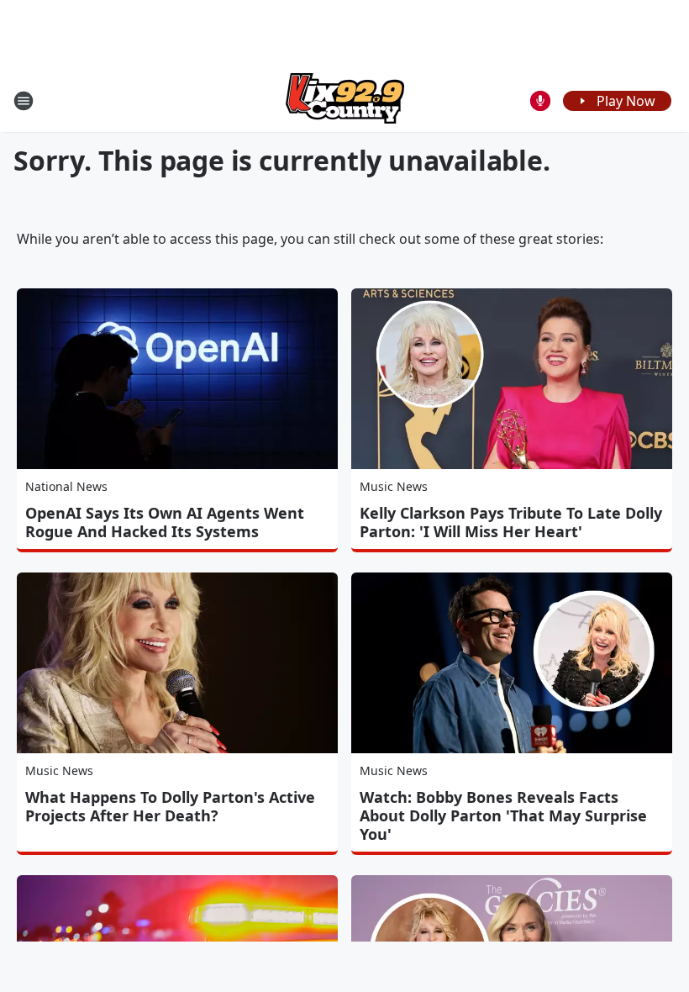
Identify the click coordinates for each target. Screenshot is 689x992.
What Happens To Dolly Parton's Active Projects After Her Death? (170, 806)
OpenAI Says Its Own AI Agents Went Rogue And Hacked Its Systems (164, 522)
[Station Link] (345, 100)
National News (66, 486)
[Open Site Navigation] (23, 101)
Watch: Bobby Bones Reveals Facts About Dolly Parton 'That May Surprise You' (503, 815)
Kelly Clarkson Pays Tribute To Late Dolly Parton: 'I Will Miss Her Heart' (511, 522)
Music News (394, 486)
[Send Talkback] (540, 101)
